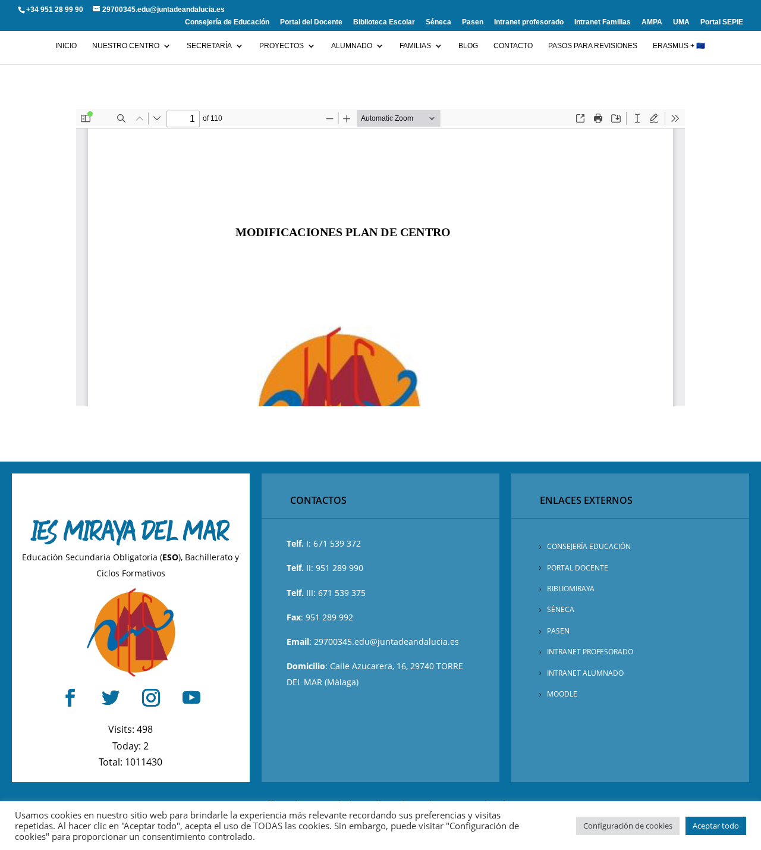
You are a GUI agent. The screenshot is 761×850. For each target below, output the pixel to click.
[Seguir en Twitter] (110, 698)
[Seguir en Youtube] (191, 698)
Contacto (513, 46)
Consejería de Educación (227, 22)
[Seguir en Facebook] (70, 698)
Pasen (472, 22)
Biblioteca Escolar (384, 22)
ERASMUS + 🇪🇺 (679, 46)
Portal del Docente (311, 22)
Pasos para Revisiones (592, 46)
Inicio (66, 46)
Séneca (438, 22)
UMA (681, 22)
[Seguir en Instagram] (151, 698)
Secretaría (209, 46)
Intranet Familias (602, 22)
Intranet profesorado (529, 22)
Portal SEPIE (721, 22)
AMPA (651, 22)
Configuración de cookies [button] (627, 825)
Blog (468, 46)
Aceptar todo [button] (716, 825)
